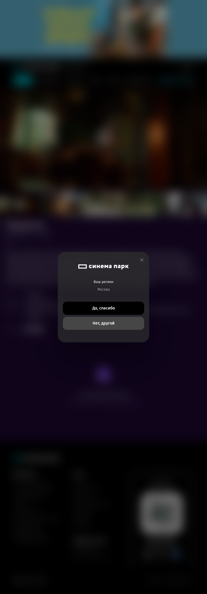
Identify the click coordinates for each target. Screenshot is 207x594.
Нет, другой (104, 323)
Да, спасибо (103, 308)
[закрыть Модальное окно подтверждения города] (141, 260)
